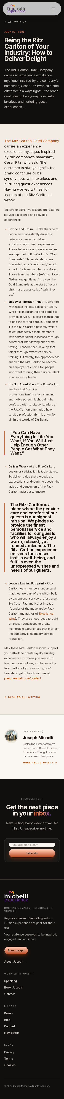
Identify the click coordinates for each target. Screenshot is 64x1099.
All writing (17, 22)
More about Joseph (38, 762)
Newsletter (11, 1033)
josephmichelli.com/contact (22, 678)
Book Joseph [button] (16, 950)
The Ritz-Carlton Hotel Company (31, 141)
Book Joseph (13, 987)
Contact (9, 994)
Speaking (10, 981)
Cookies (9, 1065)
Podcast (9, 1026)
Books (8, 1013)
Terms (8, 1058)
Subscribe (32, 853)
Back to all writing (24, 697)
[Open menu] (53, 9)
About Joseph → (15, 961)
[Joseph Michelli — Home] (16, 8)
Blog (7, 1020)
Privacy (9, 1052)
